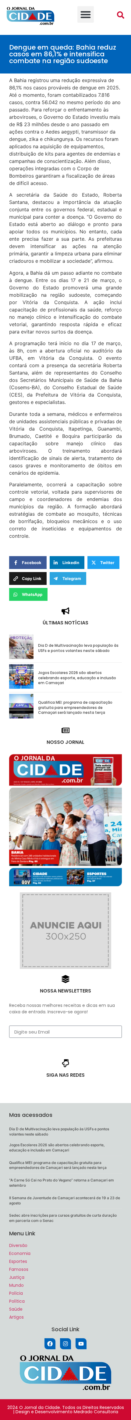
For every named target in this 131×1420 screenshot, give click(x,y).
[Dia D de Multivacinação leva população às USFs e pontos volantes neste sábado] (21, 657)
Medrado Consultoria (96, 1412)
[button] (85, 14)
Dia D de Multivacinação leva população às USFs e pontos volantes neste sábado (78, 648)
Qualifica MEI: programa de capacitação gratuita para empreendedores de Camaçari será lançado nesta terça (75, 707)
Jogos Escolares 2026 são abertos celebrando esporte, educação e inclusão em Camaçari (77, 678)
